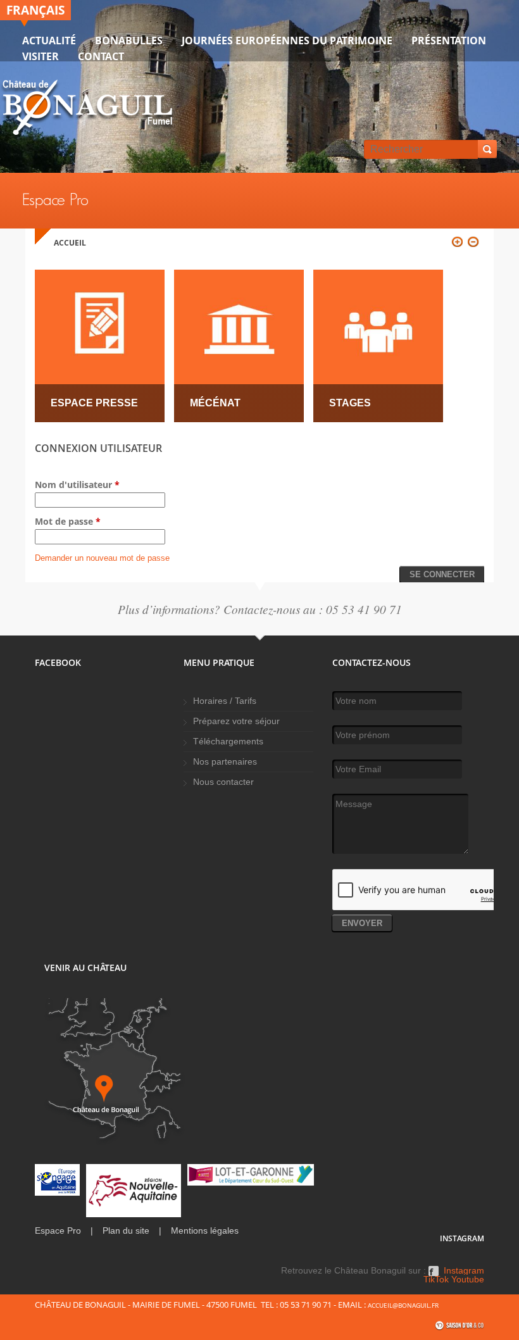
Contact (101, 56)
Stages (350, 403)
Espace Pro (58, 1231)
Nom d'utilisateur (77, 485)
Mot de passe (68, 521)
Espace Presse (94, 403)
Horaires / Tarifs (224, 701)
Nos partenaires (225, 762)
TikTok (436, 1280)
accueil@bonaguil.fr (403, 1305)
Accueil (70, 242)
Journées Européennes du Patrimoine (287, 40)
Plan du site (126, 1231)
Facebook (433, 1275)
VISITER (40, 56)
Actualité (49, 40)
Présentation (448, 40)
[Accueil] (87, 110)
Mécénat (215, 403)
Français (35, 9)
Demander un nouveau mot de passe (102, 558)
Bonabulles (129, 40)
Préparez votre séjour (236, 721)
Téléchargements (228, 741)
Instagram (464, 1271)
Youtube (467, 1280)
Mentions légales (205, 1231)
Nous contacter (223, 782)
